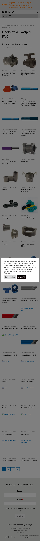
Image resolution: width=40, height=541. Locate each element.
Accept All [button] (21, 277)
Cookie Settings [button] (10, 277)
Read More (8, 273)
